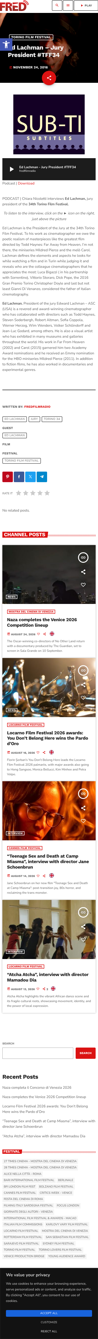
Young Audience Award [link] (66, 1256)
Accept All (49, 1313)
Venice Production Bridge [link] (24, 1256)
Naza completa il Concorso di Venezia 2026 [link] (36, 1087)
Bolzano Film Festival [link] (56, 1187)
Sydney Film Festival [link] (58, 1244)
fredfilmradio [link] (37, 407)
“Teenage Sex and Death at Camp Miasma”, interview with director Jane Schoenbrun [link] (48, 861)
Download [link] (26, 183)
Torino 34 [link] (52, 419)
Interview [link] (15, 833)
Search (8, 1043)
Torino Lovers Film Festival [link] (60, 1250)
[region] (49, 1303)
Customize (49, 1322)
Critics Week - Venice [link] (56, 1193)
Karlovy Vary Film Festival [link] (67, 1225)
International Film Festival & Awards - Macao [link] (40, 1218)
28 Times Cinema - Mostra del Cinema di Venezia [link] (40, 1168)
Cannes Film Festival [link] (25, 848)
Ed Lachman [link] (15, 419)
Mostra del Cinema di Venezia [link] (31, 611)
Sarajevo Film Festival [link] (21, 1244)
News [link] (12, 596)
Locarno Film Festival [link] (26, 724)
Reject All (49, 1331)
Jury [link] (34, 419)
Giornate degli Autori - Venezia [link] (28, 1212)
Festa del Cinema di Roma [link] (23, 1199)
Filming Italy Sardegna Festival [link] (28, 1206)
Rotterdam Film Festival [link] (23, 1237)
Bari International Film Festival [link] (29, 1180)
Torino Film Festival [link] (31, 37)
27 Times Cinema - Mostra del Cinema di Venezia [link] (40, 1161)
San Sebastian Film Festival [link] (67, 1237)
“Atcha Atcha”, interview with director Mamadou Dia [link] (47, 977)
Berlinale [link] (65, 1180)
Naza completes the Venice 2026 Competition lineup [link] (42, 622)
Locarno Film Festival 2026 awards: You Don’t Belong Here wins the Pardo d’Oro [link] (47, 738)
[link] (6, 44)
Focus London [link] (68, 1206)
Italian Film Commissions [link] (23, 1225)
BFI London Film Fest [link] (19, 1187)
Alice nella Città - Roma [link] (22, 1174)
